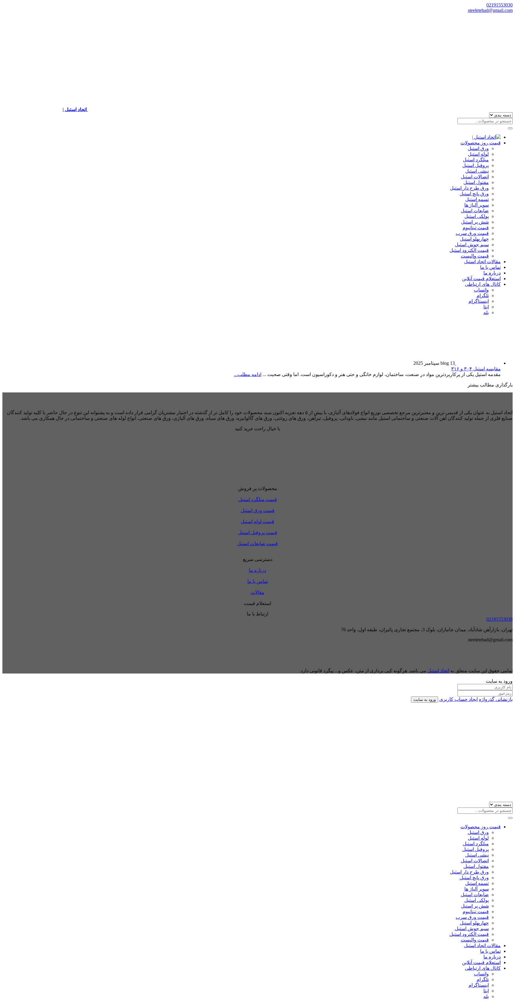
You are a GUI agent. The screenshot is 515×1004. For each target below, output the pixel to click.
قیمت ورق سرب (472, 233)
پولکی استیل (476, 216)
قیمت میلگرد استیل (257, 499)
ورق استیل (478, 148)
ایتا (486, 306)
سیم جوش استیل (472, 244)
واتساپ (481, 289)
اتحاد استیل (438, 670)
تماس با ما (490, 267)
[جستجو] (510, 128)
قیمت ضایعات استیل (257, 543)
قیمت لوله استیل (257, 521)
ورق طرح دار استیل (469, 188)
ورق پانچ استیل (474, 193)
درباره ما (492, 272)
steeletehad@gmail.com (490, 10)
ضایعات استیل (475, 210)
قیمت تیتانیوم (476, 227)
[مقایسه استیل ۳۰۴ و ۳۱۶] (478, 363)
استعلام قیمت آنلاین (481, 278)
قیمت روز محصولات (480, 142)
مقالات (257, 592)
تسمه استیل (477, 199)
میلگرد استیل (476, 159)
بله (486, 312)
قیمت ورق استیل (257, 510)
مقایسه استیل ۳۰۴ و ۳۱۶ (476, 368)
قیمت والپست (475, 255)
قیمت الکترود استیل (469, 250)
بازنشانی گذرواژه (496, 699)
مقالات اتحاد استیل (482, 261)
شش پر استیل (475, 222)
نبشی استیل (477, 171)
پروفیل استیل (475, 165)
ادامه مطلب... (247, 374)
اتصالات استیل (475, 176)
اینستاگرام (479, 301)
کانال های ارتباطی (483, 284)
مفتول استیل (476, 182)
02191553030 (499, 4)
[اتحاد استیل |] (486, 137)
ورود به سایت (424, 699)
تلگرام (483, 295)
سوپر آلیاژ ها (476, 205)
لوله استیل (478, 154)
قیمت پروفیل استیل (257, 532)
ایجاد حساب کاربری (458, 699)
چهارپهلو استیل (474, 238)
